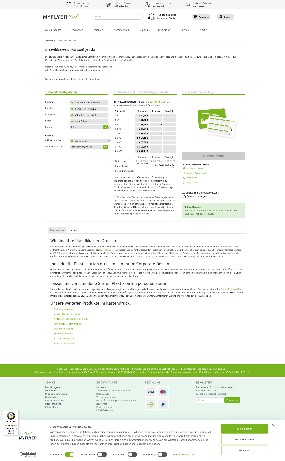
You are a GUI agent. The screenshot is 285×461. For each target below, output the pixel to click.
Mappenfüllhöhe (53, 404)
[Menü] (17, 412)
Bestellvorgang (52, 387)
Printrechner (51, 407)
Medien (73, 230)
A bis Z (203, 30)
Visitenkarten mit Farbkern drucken (70, 319)
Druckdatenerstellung (56, 394)
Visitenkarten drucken (64, 309)
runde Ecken (80, 121)
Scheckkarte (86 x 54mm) (87, 103)
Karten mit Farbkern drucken (67, 324)
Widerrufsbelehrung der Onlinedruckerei (116, 400)
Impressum (101, 387)
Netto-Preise (191, 178)
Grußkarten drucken (63, 329)
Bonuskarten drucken (64, 343)
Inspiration (164, 30)
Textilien (99, 30)
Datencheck (51, 391)
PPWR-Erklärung (104, 410)
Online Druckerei (229, 289)
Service (185, 30)
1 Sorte (74, 127)
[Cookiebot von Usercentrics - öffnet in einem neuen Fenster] (28, 454)
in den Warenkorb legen (213, 156)
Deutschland (80, 141)
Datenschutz (102, 394)
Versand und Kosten (194, 168)
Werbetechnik (121, 30)
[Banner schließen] (273, 425)
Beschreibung (57, 230)
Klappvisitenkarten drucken (66, 314)
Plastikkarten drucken (64, 339)
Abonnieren (232, 400)
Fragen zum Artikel (193, 183)
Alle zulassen (244, 428)
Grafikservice (51, 397)
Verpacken (77, 30)
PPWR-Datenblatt (104, 407)
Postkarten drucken (63, 334)
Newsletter (101, 404)
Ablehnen (244, 450)
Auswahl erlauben (244, 439)
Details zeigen (181, 454)
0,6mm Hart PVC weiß (85, 109)
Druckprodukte (53, 30)
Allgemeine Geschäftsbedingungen (113, 391)
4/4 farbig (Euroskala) (85, 115)
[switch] (98, 454)
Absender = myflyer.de (81, 147)
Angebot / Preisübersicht (196, 173)
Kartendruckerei (107, 250)
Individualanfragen (54, 400)
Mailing (143, 30)
